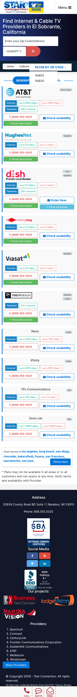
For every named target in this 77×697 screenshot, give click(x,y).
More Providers (16, 665)
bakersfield (25, 456)
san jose (27, 460)
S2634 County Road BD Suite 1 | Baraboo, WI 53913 (38, 504)
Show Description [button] (21, 123)
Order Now (58, 200)
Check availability (58, 118)
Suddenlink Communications (29, 646)
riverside (10, 456)
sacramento (12, 460)
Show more (60, 461)
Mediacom (17, 655)
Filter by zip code (49, 67)
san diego (62, 451)
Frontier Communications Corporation (35, 642)
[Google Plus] (44, 555)
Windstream (18, 659)
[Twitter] (32, 563)
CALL (27, 696)
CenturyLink (18, 638)
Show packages (58, 206)
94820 (39, 81)
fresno (39, 456)
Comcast (16, 633)
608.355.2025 (43, 511)
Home (10, 66)
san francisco (54, 456)
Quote (38, 696)
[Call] (26, 688)
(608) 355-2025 (21, 116)
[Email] (50, 688)
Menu (63, 7)
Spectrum (16, 629)
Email (50, 696)
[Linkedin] (44, 563)
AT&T (13, 651)
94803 (39, 75)
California (24, 66)
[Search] (33, 51)
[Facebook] (32, 555)
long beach (46, 451)
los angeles (30, 451)
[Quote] (38, 688)
